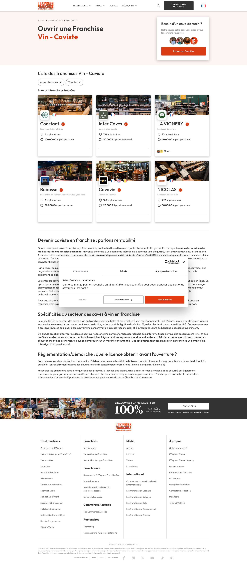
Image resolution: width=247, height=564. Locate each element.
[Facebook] (124, 558)
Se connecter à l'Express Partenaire (100, 532)
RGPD (94, 558)
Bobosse (48, 189)
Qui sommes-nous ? (178, 448)
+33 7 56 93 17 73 (177, 502)
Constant (49, 123)
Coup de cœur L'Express (51, 448)
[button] (158, 5)
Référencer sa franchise (180, 472)
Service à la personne (50, 521)
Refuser (82, 299)
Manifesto (174, 496)
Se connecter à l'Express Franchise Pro (101, 475)
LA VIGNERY (170, 123)
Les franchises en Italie (136, 502)
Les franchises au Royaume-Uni (141, 509)
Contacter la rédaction (180, 490)
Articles (129, 448)
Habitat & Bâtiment (49, 496)
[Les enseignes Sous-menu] (90, 6)
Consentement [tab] (80, 271)
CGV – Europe (113, 558)
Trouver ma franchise (183, 51)
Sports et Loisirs (47, 490)
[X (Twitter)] (142, 558)
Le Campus (174, 478)
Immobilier (45, 466)
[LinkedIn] (133, 558)
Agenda (113, 5)
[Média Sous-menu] (104, 6)
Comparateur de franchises (178, 6)
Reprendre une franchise (95, 454)
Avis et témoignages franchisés (97, 460)
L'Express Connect (178, 454)
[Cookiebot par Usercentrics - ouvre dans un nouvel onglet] (166, 262)
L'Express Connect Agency (181, 460)
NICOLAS (167, 189)
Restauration (46, 460)
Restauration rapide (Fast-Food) (55, 454)
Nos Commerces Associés (95, 511)
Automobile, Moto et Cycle (52, 515)
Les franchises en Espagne (138, 490)
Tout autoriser (165, 299)
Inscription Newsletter (179, 484)
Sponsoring (88, 526)
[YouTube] (152, 558)
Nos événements (91, 481)
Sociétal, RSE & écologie (51, 502)
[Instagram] (171, 558)
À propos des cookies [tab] (166, 271)
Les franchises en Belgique (138, 496)
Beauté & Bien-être (49, 472)
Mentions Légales (81, 558)
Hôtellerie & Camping (50, 508)
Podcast (130, 454)
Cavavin (107, 189)
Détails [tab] (123, 271)
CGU (101, 558)
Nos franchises (90, 448)
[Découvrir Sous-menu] (136, 6)
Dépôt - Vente (47, 527)
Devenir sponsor (176, 466)
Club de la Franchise (92, 496)
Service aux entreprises (51, 484)
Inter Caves (110, 123)
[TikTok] (162, 558)
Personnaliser (122, 299)
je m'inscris (188, 406)
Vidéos (129, 460)
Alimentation (46, 478)
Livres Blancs (132, 466)
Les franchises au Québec (138, 515)
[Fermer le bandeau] (184, 262)
